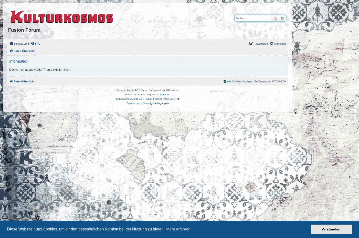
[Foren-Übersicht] (62, 16)
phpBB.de (164, 94)
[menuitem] (36, 44)
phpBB (134, 90)
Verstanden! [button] (332, 229)
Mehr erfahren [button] (178, 229)
